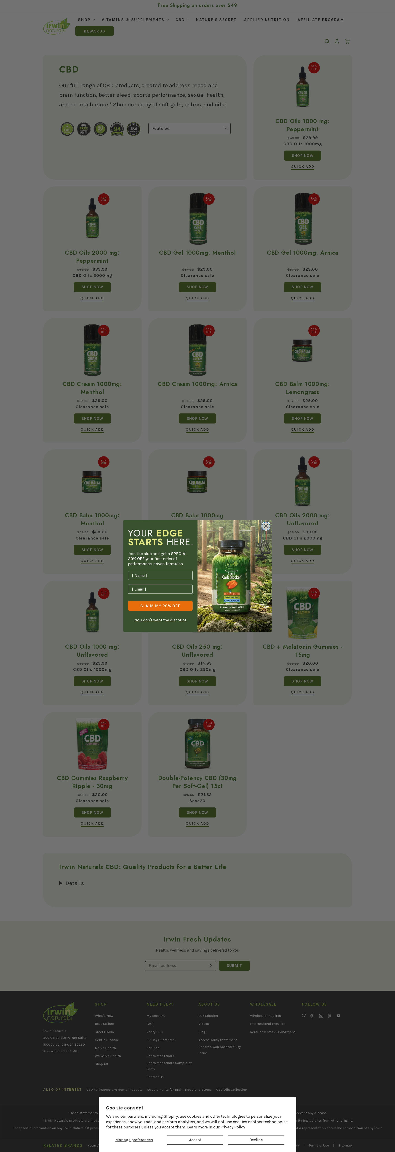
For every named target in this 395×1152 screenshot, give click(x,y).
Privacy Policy (232, 1127)
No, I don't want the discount (160, 620)
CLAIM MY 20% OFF (160, 605)
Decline (256, 1139)
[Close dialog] (266, 526)
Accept (195, 1139)
